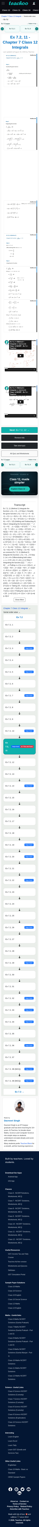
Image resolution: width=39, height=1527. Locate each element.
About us (14, 1501)
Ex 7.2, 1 (9, 625)
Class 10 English (14, 1295)
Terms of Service (19, 1504)
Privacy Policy (13, 1506)
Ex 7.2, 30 (9, 975)
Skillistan (11, 1270)
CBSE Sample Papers (16, 1477)
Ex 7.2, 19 (19, 845)
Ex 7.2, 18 (9, 833)
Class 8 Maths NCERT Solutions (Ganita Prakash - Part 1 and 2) (20, 1341)
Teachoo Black (26, 1143)
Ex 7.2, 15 (9, 798)
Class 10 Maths (14, 1286)
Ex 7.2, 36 (19, 1045)
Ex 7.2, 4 (9, 660)
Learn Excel (12, 1441)
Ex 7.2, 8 (9, 707)
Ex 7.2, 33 (19, 1010)
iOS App (11, 1181)
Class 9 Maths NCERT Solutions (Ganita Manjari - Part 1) (20, 1352)
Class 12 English (14, 1308)
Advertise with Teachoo (19, 1509)
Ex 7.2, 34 (19, 1022)
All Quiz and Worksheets (19, 454)
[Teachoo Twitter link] (23, 1489)
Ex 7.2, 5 (19, 672)
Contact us (24, 1501)
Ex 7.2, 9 (9, 719)
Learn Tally (12, 1445)
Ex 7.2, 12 (9, 762)
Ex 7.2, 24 (9, 904)
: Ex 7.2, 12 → (19, 430)
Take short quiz (19, 446)
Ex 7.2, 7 (19, 695)
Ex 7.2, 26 (19, 927)
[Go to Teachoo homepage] (18, 3)
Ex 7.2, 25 (9, 916)
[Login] (34, 3)
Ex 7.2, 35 (9, 1034)
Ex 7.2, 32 (19, 998)
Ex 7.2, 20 (19, 857)
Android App (13, 1177)
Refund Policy (26, 1506)
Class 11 (16, 10)
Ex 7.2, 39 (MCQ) (19, 1081)
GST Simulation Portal (16, 1274)
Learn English (13, 1437)
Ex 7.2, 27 (9, 939)
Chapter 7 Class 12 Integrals (11, 16)
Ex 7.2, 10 (19, 731)
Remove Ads (19, 438)
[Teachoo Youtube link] (29, 1489)
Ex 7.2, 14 (19, 786)
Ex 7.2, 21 (9, 868)
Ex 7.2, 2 (9, 636)
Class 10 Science (15, 1291)
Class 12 (6, 10)
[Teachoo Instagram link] (17, 1489)
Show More (19, 600)
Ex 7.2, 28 (9, 951)
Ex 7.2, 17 (9, 821)
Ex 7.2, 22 (19, 880)
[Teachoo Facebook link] (10, 1489)
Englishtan (12, 1465)
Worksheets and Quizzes (17, 1266)
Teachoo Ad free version (17, 1262)
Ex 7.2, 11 (19, 747)
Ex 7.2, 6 (9, 684)
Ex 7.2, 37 (9, 1057)
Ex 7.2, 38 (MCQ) (19, 1069)
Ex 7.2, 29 (19, 963)
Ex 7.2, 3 (19, 648)
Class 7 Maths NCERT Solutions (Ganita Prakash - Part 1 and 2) (20, 1330)
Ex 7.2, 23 (9, 892)
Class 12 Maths (14, 1304)
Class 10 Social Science (17, 1299)
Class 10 (26, 10)
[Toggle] (3, 3)
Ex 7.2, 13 (9, 774)
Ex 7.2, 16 (9, 809)
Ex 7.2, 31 (9, 986)
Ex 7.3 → (19, 1092)
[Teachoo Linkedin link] (19, 1493)
